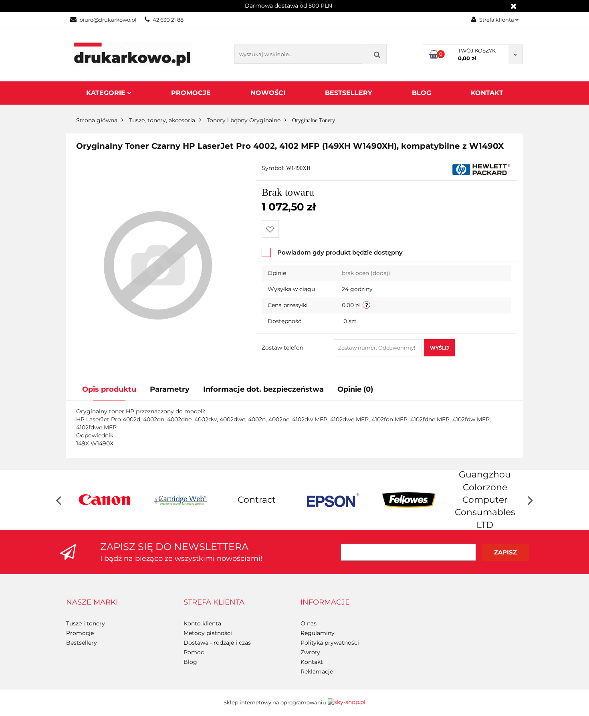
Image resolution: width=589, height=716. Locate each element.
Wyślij (439, 348)
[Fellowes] (409, 500)
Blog (421, 93)
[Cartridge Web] (180, 500)
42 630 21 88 (168, 19)
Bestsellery (348, 93)
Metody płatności (208, 633)
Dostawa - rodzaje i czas (217, 642)
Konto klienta (202, 623)
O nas (309, 623)
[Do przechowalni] (270, 229)
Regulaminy (318, 633)
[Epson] (332, 500)
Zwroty (310, 652)
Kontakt (487, 93)
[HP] (481, 168)
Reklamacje (317, 671)
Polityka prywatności (330, 642)
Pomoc (194, 652)
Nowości (267, 93)
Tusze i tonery (85, 623)
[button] (92, 602)
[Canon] (104, 500)
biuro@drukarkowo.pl (108, 19)
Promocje (191, 93)
